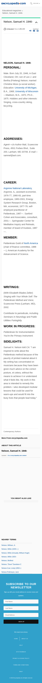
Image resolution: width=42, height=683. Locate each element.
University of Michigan (25, 87)
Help (21, 645)
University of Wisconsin (26, 91)
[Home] (14, 3)
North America (31, 243)
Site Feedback (21, 651)
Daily (21, 671)
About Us (25, 638)
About (17, 455)
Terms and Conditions (21, 665)
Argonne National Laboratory (18, 188)
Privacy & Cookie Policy (21, 658)
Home (16, 638)
